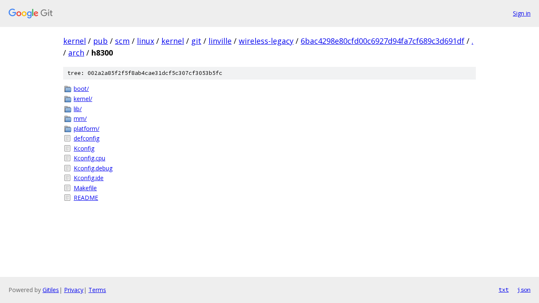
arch (76, 53)
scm (122, 41)
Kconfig (84, 148)
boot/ (81, 89)
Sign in (522, 13)
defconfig (86, 138)
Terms (97, 290)
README (86, 198)
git (196, 41)
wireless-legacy (266, 41)
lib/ (78, 109)
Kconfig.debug (93, 168)
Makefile (85, 188)
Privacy (73, 290)
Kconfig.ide (89, 178)
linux (145, 41)
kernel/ (83, 99)
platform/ (86, 129)
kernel (74, 41)
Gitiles (51, 290)
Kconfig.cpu (89, 158)
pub (100, 41)
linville (220, 41)
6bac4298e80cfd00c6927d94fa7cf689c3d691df (382, 41)
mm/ (80, 118)
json (524, 289)
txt (504, 289)
